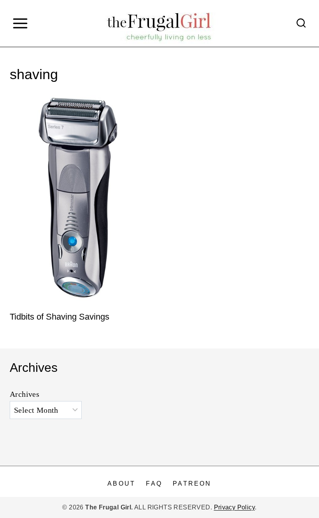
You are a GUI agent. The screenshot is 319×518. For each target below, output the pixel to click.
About (121, 483)
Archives (24, 394)
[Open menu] (20, 23)
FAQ (154, 483)
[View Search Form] (301, 23)
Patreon (192, 483)
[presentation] (81, 197)
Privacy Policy (234, 507)
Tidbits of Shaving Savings (59, 317)
